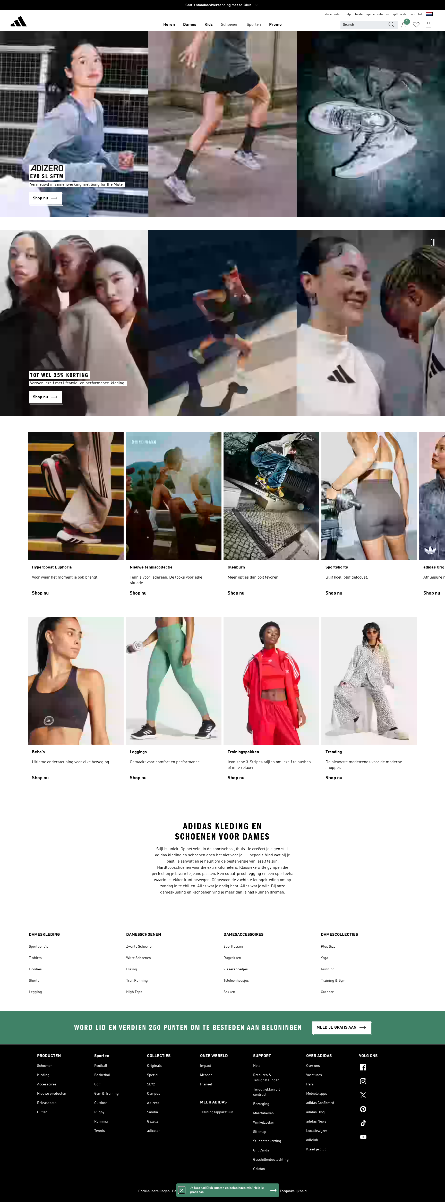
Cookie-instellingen (154, 1191)
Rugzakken (232, 958)
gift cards (399, 14)
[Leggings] (173, 701)
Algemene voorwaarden (258, 1191)
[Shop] (18, 22)
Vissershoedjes (236, 969)
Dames (189, 25)
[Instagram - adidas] (383, 1082)
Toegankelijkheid (293, 1191)
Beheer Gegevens (185, 1191)
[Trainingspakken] (271, 701)
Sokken (229, 992)
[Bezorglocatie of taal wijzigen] (429, 14)
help (348, 14)
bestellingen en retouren (372, 14)
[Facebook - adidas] (383, 1068)
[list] (222, 516)
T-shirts (35, 958)
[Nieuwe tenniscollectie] (173, 516)
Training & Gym (333, 980)
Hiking (131, 969)
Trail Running (137, 980)
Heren (169, 25)
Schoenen (229, 25)
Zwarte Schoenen (139, 946)
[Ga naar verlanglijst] (416, 25)
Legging (35, 992)
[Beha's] (76, 701)
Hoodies (35, 969)
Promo (275, 25)
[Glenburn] (271, 516)
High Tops (134, 992)
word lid (416, 14)
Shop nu (40, 593)
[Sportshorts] (369, 516)
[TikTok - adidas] (383, 1124)
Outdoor (327, 992)
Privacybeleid (227, 1191)
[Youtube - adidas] (383, 1138)
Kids (208, 25)
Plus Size (328, 946)
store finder (333, 14)
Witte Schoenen (138, 958)
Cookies (208, 1191)
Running (328, 969)
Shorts (34, 980)
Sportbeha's (38, 946)
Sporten (254, 25)
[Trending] (369, 701)
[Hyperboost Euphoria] (76, 516)
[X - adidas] (383, 1096)
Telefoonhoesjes (236, 980)
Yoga (324, 958)
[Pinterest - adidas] (383, 1110)
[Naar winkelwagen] (428, 25)
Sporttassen (233, 946)
